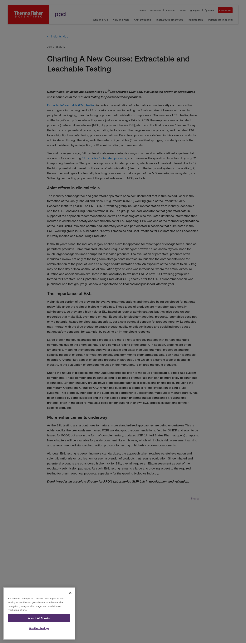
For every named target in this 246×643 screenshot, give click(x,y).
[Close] (70, 593)
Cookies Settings (39, 628)
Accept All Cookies (39, 618)
